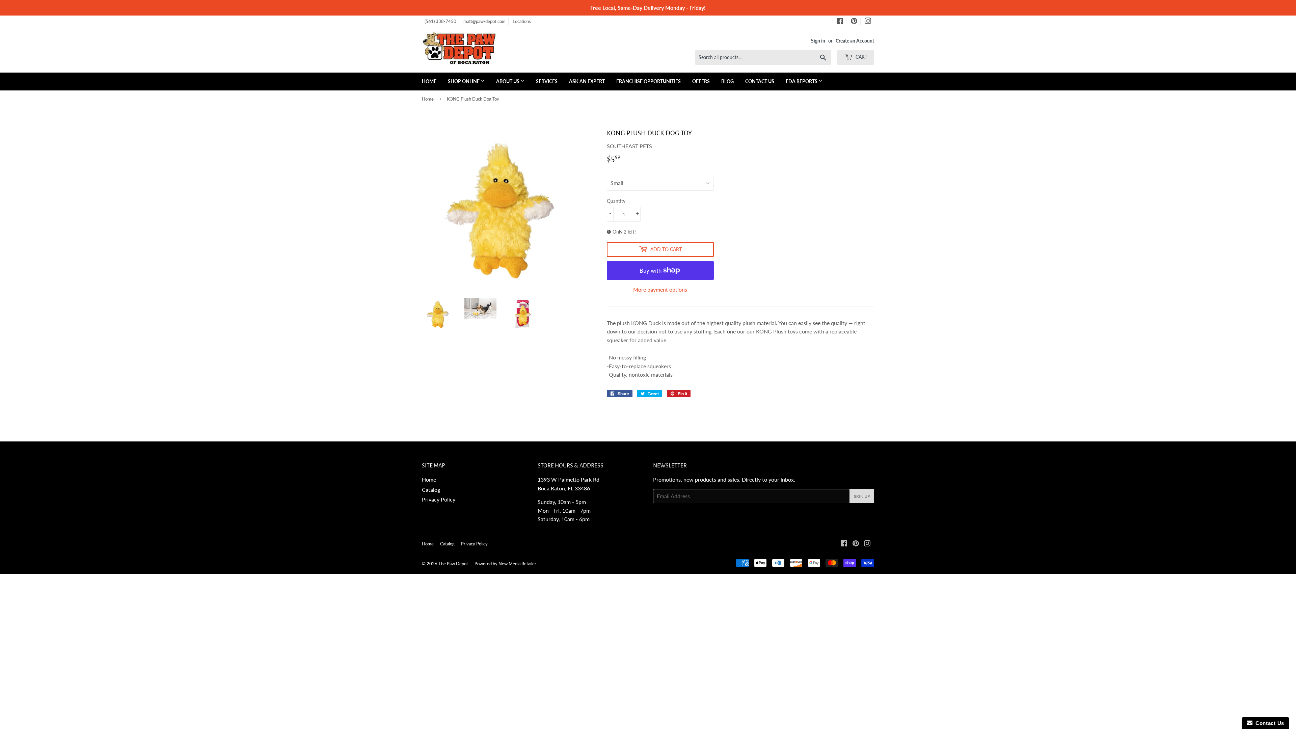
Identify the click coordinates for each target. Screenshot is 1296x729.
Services (547, 81)
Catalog (431, 489)
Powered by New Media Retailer (505, 563)
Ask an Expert (587, 81)
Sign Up (862, 496)
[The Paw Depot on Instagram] (868, 22)
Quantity (616, 201)
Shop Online (464, 81)
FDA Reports (802, 81)
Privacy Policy (438, 499)
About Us (508, 81)
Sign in (818, 41)
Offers (701, 81)
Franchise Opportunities (648, 81)
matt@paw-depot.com (484, 21)
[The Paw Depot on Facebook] (839, 22)
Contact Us (759, 81)
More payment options (660, 289)
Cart (860, 57)
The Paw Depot (453, 563)
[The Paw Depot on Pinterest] (854, 22)
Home (429, 81)
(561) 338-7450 (440, 21)
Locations (522, 21)
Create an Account (855, 41)
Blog (727, 81)
